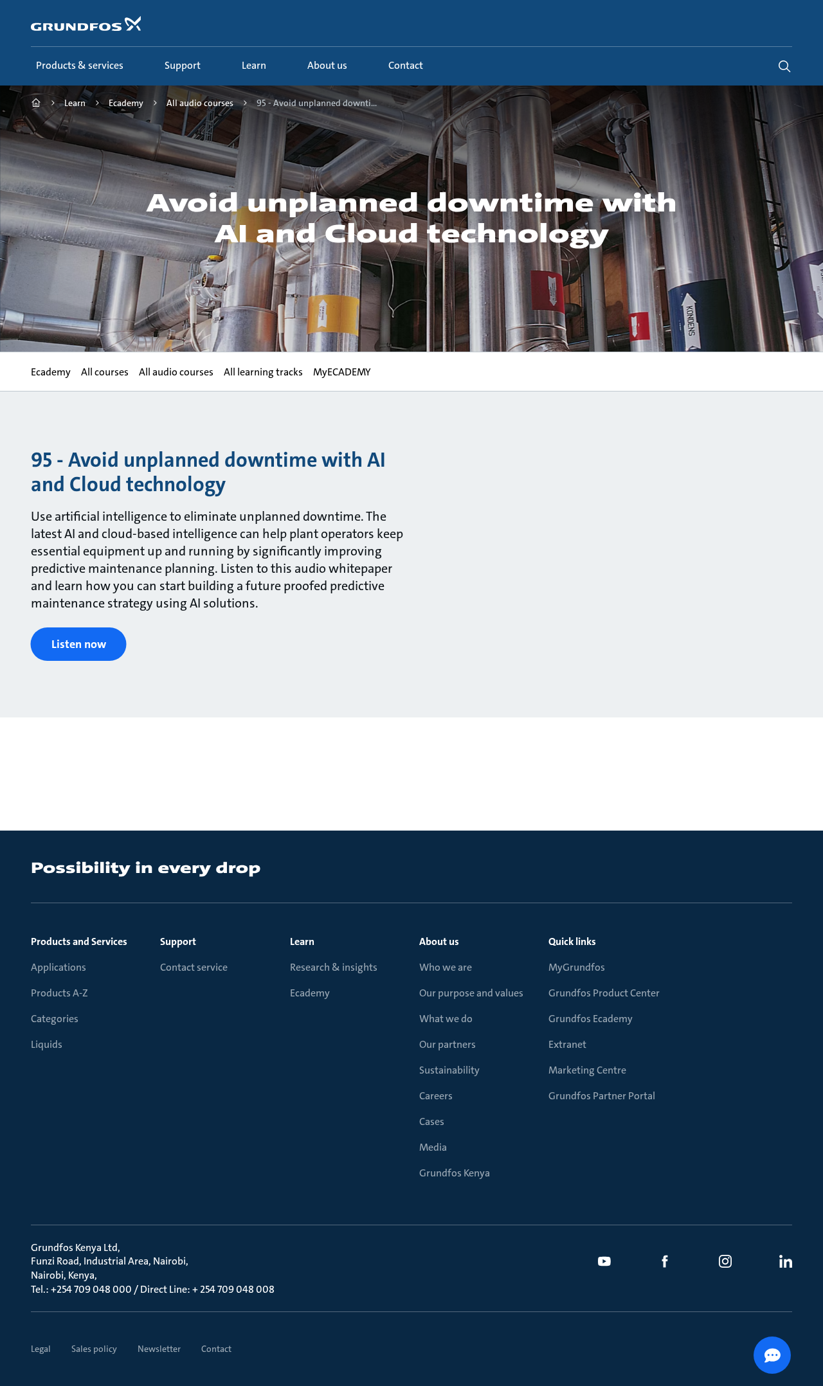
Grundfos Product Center (604, 993)
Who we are (445, 967)
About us (439, 941)
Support (178, 941)
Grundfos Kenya (454, 1173)
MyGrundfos (576, 967)
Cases (431, 1121)
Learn (302, 941)
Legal (41, 1348)
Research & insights (333, 967)
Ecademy (310, 993)
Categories (54, 1018)
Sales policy (94, 1348)
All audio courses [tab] (176, 372)
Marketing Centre (587, 1070)
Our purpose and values (471, 993)
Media (433, 1147)
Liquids (46, 1044)
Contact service (194, 967)
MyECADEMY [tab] (342, 372)
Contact (216, 1348)
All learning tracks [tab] (263, 372)
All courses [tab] (105, 372)
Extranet (567, 1044)
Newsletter (159, 1348)
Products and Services (79, 941)
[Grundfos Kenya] (36, 104)
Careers (436, 1095)
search (784, 66)
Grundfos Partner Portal (601, 1095)
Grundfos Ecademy (590, 1018)
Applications (58, 967)
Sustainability (449, 1070)
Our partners (447, 1044)
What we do (446, 1018)
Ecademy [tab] (51, 372)
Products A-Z (59, 993)
